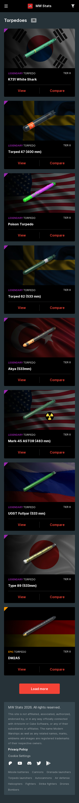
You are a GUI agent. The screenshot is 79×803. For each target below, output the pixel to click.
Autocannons (43, 777)
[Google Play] (48, 763)
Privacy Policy (18, 749)
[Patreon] (10, 763)
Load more (39, 689)
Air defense (62, 777)
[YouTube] (20, 763)
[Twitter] (39, 763)
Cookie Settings (19, 756)
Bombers (13, 789)
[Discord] (29, 763)
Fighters (31, 783)
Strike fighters (48, 783)
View (22, 91)
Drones (64, 783)
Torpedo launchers (20, 777)
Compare (57, 91)
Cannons (38, 772)
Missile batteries (18, 772)
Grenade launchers (59, 772)
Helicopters (15, 783)
